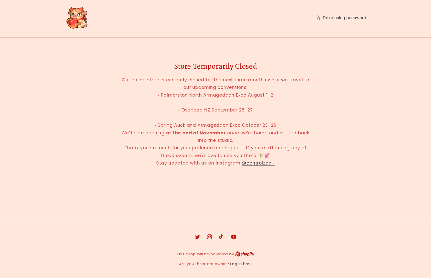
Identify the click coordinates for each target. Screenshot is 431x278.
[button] (340, 18)
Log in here (241, 263)
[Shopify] (244, 254)
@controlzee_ (258, 163)
